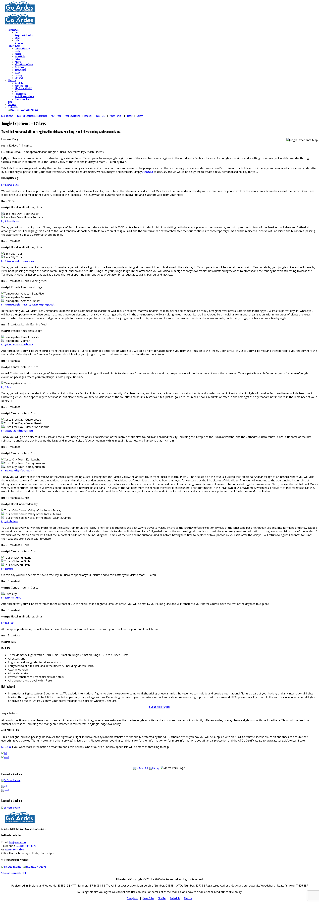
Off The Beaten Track (24, 64)
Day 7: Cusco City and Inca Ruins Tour (17, 431)
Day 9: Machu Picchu (9, 521)
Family (17, 51)
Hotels (130, 116)
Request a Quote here (14, 849)
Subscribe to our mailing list (13, 873)
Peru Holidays (7, 116)
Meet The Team (21, 86)
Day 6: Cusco (6, 387)
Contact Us (13, 107)
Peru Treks (101, 116)
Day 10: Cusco (7, 569)
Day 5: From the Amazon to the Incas (17, 344)
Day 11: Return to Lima (11, 598)
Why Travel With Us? (23, 88)
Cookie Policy (148, 898)
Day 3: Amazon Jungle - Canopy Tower (17, 261)
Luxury (17, 72)
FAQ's (17, 91)
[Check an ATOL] (141, 768)
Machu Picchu (20, 56)
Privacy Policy (132, 898)
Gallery (140, 116)
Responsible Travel (23, 99)
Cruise (17, 59)
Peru (16, 32)
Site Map (162, 898)
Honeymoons (20, 70)
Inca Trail (88, 116)
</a (44, 867)
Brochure (12, 104)
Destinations (13, 30)
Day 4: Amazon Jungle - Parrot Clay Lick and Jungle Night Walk (27, 304)
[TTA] (11, 867)
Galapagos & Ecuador (24, 35)
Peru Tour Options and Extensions (32, 116)
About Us (12, 80)
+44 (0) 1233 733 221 (26, 846)
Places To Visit (116, 116)
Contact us (6, 747)
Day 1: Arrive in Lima (10, 185)
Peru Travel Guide (72, 116)
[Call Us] (4, 786)
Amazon (18, 54)
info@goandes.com (17, 842)
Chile (17, 40)
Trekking (18, 75)
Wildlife (18, 62)
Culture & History (22, 48)
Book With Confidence (24, 96)
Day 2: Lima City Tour (10, 221)
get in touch (147, 172)
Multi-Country (20, 67)
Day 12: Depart (7, 623)
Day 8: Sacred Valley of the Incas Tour (17, 470)
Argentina (19, 43)
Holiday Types (14, 46)
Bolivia (17, 38)
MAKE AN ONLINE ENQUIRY (159, 707)
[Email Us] (5, 790)
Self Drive (19, 78)
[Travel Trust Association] (154, 768)
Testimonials (20, 94)
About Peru (56, 116)
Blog (10, 102)
